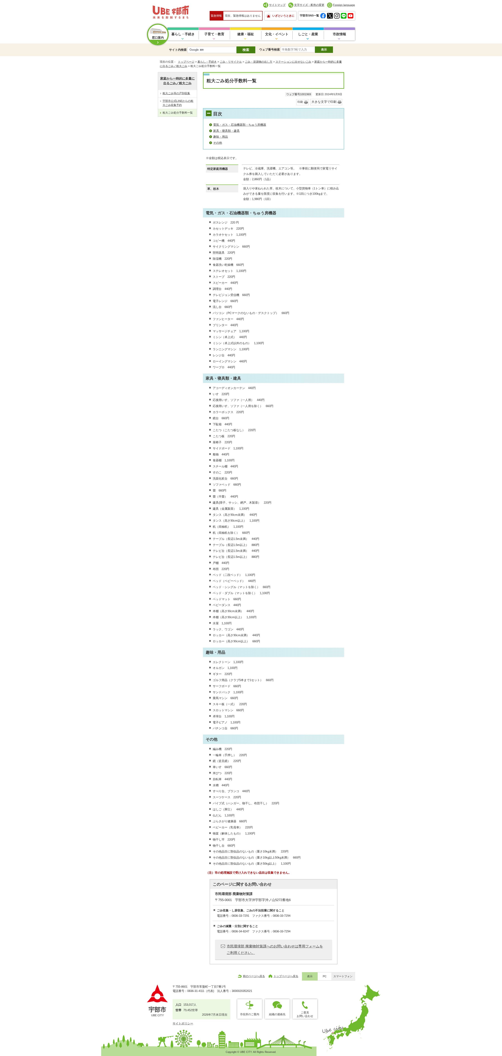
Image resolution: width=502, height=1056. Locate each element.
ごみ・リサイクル (231, 61)
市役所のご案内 (249, 1014)
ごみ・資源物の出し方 (258, 61)
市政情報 (339, 34)
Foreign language (344, 4)
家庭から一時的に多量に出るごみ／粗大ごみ (177, 81)
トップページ (186, 61)
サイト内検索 (178, 49)
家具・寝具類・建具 (226, 130)
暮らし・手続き (183, 34)
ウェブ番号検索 (269, 49)
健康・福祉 (245, 34)
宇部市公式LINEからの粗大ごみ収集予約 (178, 103)
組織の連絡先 (277, 1014)
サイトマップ (277, 4)
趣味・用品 (220, 136)
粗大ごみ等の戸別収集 (176, 93)
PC (324, 976)
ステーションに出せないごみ (293, 61)
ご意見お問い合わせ (305, 1014)
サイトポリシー (183, 1023)
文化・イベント (276, 34)
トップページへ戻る (286, 976)
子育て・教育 (214, 34)
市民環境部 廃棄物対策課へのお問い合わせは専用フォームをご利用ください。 (275, 949)
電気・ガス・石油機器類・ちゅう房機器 (239, 124)
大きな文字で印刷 (323, 101)
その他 (217, 142)
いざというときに (283, 15)
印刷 (300, 101)
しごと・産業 (308, 34)
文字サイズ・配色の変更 (309, 4)
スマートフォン (343, 976)
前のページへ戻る (254, 976)
